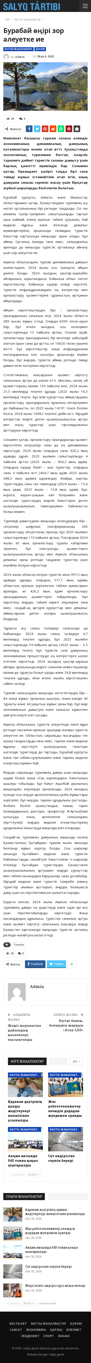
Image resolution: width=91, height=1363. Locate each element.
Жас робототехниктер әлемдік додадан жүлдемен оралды (50, 1230)
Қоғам (40, 49)
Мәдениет (30, 1336)
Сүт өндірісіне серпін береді (48, 1266)
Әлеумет (73, 1330)
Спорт (48, 1336)
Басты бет (18, 1323)
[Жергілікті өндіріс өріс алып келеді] (12, 1290)
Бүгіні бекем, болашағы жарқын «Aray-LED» (66, 1025)
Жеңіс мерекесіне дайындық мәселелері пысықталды (24, 1032)
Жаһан (64, 1336)
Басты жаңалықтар (18, 49)
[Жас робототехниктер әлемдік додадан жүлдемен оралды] (65, 1084)
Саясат (16, 1330)
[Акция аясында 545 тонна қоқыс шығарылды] (25, 1139)
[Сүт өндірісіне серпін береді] (65, 1139)
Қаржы (56, 1330)
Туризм (19, 944)
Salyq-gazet (56, 1354)
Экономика (36, 1330)
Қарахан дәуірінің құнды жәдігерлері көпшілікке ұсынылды (55, 1211)
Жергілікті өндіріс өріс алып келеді (55, 1285)
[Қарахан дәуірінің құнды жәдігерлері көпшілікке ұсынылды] (25, 1084)
